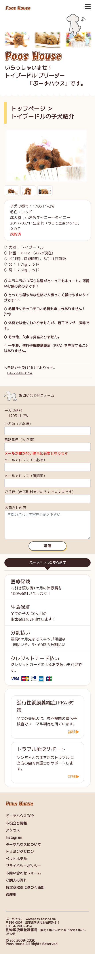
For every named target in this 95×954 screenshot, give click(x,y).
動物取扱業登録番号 (22, 929)
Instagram (14, 837)
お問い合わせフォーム (23, 873)
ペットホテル (16, 858)
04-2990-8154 (19, 373)
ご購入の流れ (16, 880)
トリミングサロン (20, 851)
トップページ (28, 108)
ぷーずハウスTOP (20, 815)
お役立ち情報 (16, 823)
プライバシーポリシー (23, 865)
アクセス (13, 830)
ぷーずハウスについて (23, 844)
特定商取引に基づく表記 (25, 887)
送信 (47, 545)
